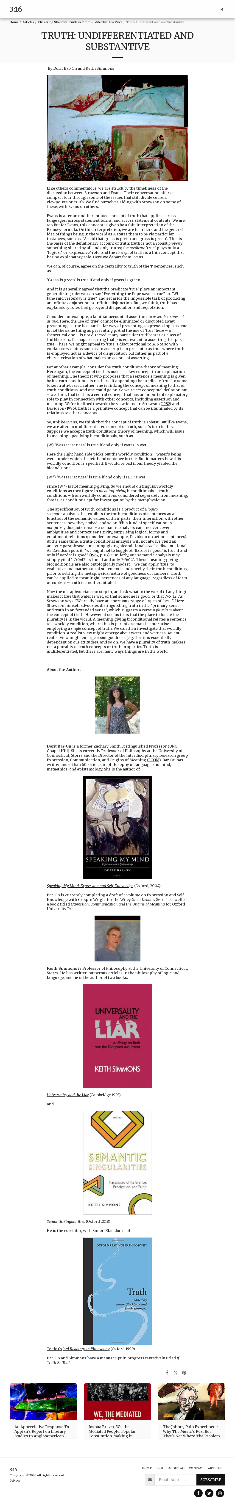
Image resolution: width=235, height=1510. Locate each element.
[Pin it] (184, 1372)
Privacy (15, 1480)
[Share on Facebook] (167, 1372)
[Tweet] (175, 1372)
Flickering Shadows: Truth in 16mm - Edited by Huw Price (80, 22)
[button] (222, 9)
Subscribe (210, 1479)
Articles (28, 22)
